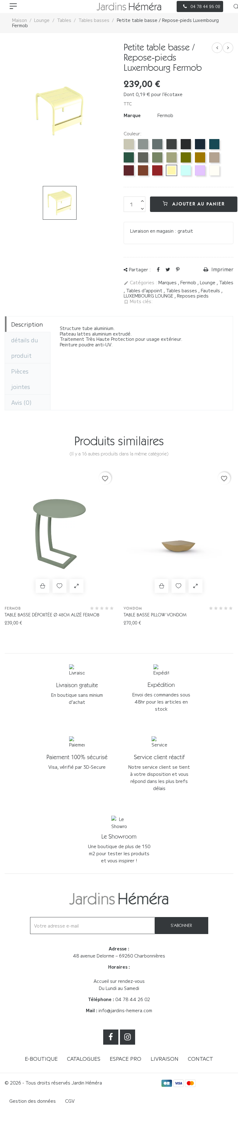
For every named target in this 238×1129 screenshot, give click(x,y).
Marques (168, 282)
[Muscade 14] (214, 157)
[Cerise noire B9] (129, 170)
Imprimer (221, 269)
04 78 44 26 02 (132, 999)
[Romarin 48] (143, 157)
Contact (200, 1058)
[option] (59, 111)
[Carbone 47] (171, 144)
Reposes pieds (193, 296)
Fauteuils (211, 290)
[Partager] (158, 269)
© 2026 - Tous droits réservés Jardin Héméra (53, 1083)
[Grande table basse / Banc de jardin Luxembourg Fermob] (228, 47)
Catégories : (140, 282)
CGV (70, 1101)
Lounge (208, 282)
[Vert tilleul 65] (171, 157)
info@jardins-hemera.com (125, 1010)
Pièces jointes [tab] (20, 379)
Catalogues (83, 1058)
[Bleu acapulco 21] (214, 144)
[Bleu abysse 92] (200, 144)
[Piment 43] (157, 170)
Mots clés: (138, 301)
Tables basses (182, 290)
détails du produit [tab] (24, 347)
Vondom (133, 608)
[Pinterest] (177, 269)
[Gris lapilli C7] (143, 144)
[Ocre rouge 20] (143, 170)
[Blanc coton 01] (214, 170)
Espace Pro (125, 1058)
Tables (226, 282)
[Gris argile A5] (129, 144)
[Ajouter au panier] (43, 586)
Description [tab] (27, 324)
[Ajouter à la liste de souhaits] (60, 586)
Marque (132, 115)
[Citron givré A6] (171, 170)
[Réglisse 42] (186, 144)
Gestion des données (32, 1101)
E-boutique (41, 1058)
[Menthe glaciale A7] (186, 170)
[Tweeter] (167, 269)
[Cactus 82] (157, 157)
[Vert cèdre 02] (129, 157)
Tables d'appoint (145, 290)
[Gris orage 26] (157, 144)
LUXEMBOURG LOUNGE (149, 296)
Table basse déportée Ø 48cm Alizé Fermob (52, 615)
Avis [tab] (21, 402)
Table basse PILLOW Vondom (155, 615)
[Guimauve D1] (200, 170)
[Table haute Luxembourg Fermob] (217, 47)
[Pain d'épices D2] (200, 157)
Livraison (164, 1058)
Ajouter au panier (197, 204)
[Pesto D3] (186, 157)
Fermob (165, 115)
